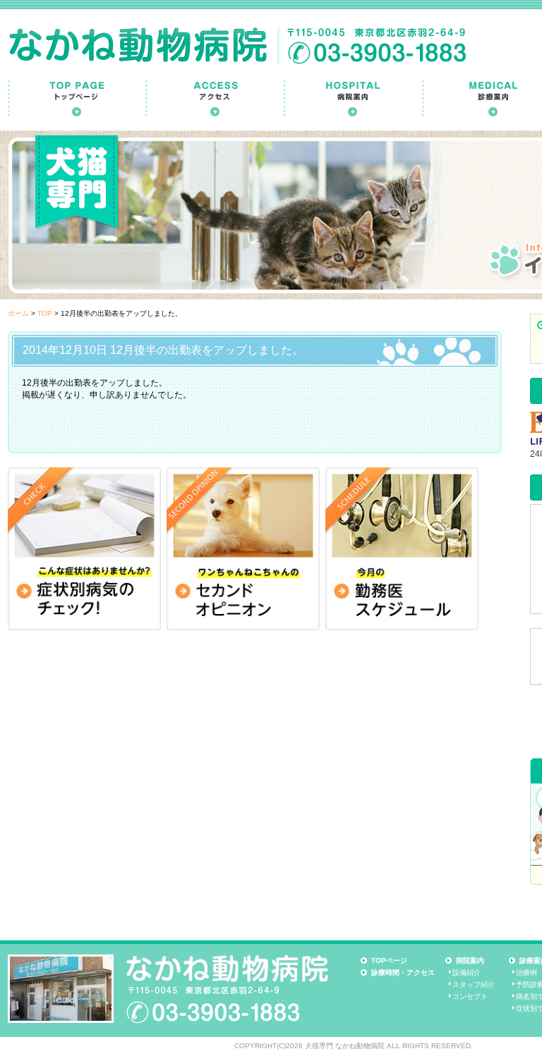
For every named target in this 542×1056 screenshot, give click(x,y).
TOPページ (389, 960)
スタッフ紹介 (473, 984)
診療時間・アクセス (403, 972)
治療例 (526, 972)
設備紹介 (466, 972)
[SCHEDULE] (401, 548)
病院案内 (470, 960)
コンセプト (470, 996)
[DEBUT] (243, 548)
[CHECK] (84, 548)
